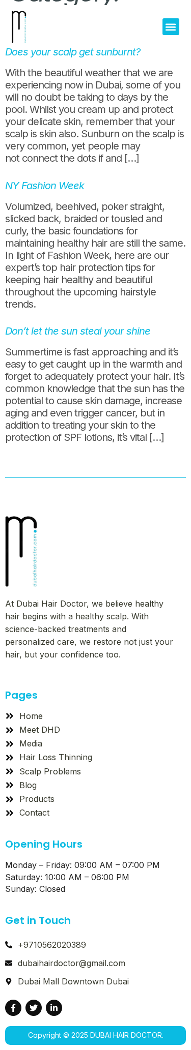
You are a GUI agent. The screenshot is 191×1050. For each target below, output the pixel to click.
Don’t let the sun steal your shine (77, 331)
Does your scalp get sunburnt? (72, 52)
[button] (170, 26)
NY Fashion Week (44, 185)
